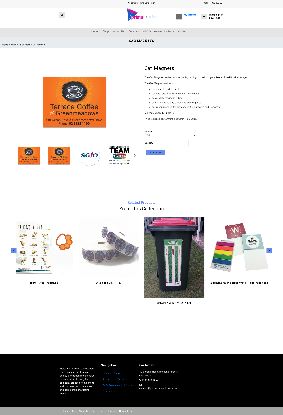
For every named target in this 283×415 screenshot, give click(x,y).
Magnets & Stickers (20, 44)
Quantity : (149, 142)
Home (5, 44)
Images (148, 131)
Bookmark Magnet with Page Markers (239, 282)
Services (112, 411)
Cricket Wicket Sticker (174, 303)
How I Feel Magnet (44, 282)
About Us (84, 411)
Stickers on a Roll (109, 282)
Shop (73, 411)
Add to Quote (155, 152)
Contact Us (125, 411)
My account (190, 14)
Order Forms (98, 411)
